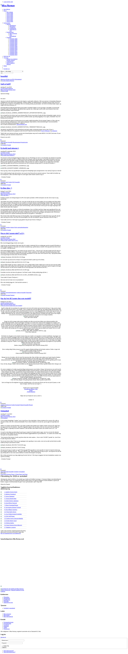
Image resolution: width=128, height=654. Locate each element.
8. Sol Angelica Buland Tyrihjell (12, 507)
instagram (54, 130)
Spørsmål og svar (8, 602)
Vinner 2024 (10, 16)
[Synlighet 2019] (12, 588)
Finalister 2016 (13, 52)
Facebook (6, 625)
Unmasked (5, 411)
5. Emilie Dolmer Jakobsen (11, 500)
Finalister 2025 (13, 40)
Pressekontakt (7, 623)
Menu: (2, 71)
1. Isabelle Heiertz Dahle (10, 492)
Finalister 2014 (13, 54)
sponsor (6, 142)
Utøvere (9, 24)
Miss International (12, 35)
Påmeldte (6, 601)
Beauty (31, 405)
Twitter (5, 627)
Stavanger (28, 292)
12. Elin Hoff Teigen (9, 516)
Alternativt (6, 471)
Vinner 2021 (10, 20)
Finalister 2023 (13, 42)
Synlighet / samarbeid (9, 608)
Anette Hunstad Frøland (7, 303)
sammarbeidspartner (22, 227)
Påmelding (12, 27)
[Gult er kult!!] (4, 91)
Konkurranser (10, 32)
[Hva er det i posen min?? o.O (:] (9, 240)
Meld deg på (7, 56)
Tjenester (6, 57)
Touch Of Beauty (45, 130)
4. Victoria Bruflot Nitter (10, 498)
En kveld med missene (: (10, 148)
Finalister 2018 (13, 49)
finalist (10, 182)
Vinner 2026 (10, 13)
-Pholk (31, 390)
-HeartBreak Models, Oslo (31, 389)
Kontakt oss (7, 69)
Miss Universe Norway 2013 (8, 154)
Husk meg (6, 645)
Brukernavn (5, 640)
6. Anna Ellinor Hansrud (10, 503)
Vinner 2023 (10, 17)
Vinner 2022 (10, 18)
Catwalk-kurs (10, 61)
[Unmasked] (4, 418)
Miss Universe (13, 33)
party (7, 182)
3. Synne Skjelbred (9, 496)
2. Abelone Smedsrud (10, 494)
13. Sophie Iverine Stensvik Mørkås (13, 518)
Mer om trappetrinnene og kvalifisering (11, 533)
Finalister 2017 (13, 50)
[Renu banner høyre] (14, 591)
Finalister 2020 (13, 46)
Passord (4, 643)
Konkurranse (7, 23)
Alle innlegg (10, 12)
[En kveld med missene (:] (8, 155)
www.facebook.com (22, 124)
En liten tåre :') (6, 188)
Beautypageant (17, 142)
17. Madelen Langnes (10, 527)
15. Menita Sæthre (9, 523)
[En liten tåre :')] (5, 195)
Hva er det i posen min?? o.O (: (12, 233)
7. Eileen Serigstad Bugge (11, 505)
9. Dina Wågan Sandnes (10, 509)
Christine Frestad (5, 152)
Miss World (6, 615)
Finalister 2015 (13, 53)
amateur (3, 405)
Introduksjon (12, 25)
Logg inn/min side (8, 1)
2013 (13, 182)
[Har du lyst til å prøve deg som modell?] (11, 305)
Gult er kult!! (6, 84)
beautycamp (24, 142)
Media (5, 66)
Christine (3, 182)
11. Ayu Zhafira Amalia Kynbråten (13, 514)
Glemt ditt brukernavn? (9, 652)
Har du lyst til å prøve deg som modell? (16, 298)
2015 (2, 142)
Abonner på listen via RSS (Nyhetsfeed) (11, 79)
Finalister (9, 37)
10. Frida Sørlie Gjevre (10, 512)
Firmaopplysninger (8, 622)
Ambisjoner (8, 405)
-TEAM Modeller (31, 391)
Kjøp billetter (7, 9)
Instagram (6, 626)
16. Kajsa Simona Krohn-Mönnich (13, 525)
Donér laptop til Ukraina (11, 63)
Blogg (5, 11)
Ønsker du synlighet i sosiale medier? (12, 59)
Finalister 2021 (13, 45)
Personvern (7, 629)
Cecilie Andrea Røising (7, 88)
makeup (19, 292)
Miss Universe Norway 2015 (8, 89)
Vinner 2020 (10, 21)
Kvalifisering (12, 28)
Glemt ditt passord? (9, 650)
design (12, 227)
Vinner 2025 (10, 14)
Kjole (15, 227)
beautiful (10, 142)
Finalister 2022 (13, 44)
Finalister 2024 (13, 41)
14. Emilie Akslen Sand (10, 520)
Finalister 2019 (13, 48)
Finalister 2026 (13, 38)
